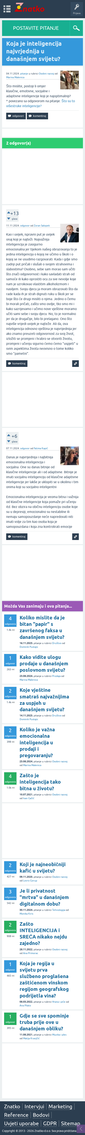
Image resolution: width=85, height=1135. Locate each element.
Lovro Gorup (30, 880)
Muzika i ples (59, 1034)
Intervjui (34, 1106)
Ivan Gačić (28, 798)
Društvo (56, 643)
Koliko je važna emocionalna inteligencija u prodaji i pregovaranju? (37, 742)
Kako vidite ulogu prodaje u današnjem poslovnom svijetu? (44, 663)
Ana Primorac (30, 953)
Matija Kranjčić (31, 1038)
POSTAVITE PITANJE (36, 28)
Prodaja (56, 676)
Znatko (12, 1106)
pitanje (24, 73)
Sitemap (70, 1123)
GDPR (50, 1123)
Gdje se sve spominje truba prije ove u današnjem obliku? (44, 1022)
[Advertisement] (42, 176)
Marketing (60, 1106)
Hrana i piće (58, 1001)
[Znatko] (29, 7)
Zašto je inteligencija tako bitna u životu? (40, 781)
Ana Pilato (25, 1005)
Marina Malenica (15, 77)
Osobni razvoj (46, 73)
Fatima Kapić (41, 448)
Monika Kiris (26, 913)
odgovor (25, 225)
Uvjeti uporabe (21, 1123)
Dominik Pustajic (29, 646)
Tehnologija (58, 910)
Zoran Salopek (42, 225)
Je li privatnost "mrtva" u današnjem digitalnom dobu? (44, 897)
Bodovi (41, 1115)
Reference (16, 1115)
